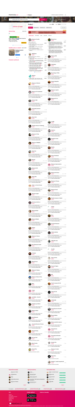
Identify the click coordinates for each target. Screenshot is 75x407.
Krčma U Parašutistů (55, 155)
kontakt (10, 394)
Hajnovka (33, 159)
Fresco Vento (34, 117)
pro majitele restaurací (13, 396)
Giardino (33, 227)
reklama (10, 399)
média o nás (11, 395)
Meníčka (30, 27)
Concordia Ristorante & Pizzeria (37, 324)
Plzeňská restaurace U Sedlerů (56, 198)
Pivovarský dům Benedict (55, 335)
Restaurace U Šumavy (55, 181)
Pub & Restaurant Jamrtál (36, 244)
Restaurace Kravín (54, 189)
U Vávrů (33, 290)
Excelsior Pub (53, 342)
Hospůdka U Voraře (54, 138)
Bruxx (52, 215)
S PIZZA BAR (53, 300)
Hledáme (17, 50)
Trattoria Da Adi (54, 291)
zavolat (33, 40)
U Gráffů (52, 121)
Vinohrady (45, 35)
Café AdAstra (53, 64)
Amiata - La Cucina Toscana (37, 185)
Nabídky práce (48, 27)
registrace (57, 14)
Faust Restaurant (35, 317)
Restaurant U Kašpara (36, 270)
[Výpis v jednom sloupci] (54, 24)
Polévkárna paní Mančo (36, 303)
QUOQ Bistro (34, 53)
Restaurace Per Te (54, 98)
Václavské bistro (54, 328)
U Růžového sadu (54, 240)
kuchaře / (21, 50)
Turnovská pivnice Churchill (56, 308)
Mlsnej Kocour (53, 39)
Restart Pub (34, 151)
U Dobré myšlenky (54, 232)
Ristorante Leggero (35, 193)
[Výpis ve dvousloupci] (52, 24)
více (43, 385)
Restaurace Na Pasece (55, 172)
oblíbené (53, 14)
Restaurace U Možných (36, 83)
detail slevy (24, 42)
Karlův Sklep (34, 176)
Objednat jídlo (36, 27)
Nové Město (37, 35)
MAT (52, 274)
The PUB (52, 249)
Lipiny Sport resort (33, 382)
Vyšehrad (49, 35)
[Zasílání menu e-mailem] (46, 40)
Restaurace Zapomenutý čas (56, 164)
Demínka (52, 147)
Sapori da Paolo (54, 257)
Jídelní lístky (42, 27)
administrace (61, 14)
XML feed (10, 400)
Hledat (43, 19)
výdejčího (17, 51)
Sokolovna (53, 130)
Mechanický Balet (35, 210)
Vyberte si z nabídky (33, 86)
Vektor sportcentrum (33, 376)
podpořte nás (11, 397)
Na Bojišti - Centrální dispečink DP (57, 361)
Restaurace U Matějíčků (36, 142)
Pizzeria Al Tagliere (54, 266)
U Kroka (52, 206)
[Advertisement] (56, 113)
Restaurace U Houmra (36, 236)
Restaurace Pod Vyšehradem (37, 91)
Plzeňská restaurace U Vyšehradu (38, 125)
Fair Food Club (34, 337)
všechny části (31, 35)
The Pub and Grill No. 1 (36, 202)
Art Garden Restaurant (55, 223)
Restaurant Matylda (35, 219)
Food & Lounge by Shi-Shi (56, 283)
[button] (16, 57)
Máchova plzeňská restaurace (56, 322)
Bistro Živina (53, 355)
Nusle (41, 35)
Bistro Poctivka (34, 343)
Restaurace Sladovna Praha (37, 276)
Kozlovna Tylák (34, 100)
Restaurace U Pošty (35, 134)
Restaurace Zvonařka (35, 39)
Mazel (33, 283)
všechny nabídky (24, 47)
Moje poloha (64, 27)
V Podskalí (34, 253)
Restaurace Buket (35, 310)
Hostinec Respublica (55, 81)
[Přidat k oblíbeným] (44, 40)
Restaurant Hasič (33, 374)
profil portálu (11, 398)
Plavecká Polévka (35, 330)
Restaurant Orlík (35, 168)
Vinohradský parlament (36, 108)
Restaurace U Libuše (55, 349)
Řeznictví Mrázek (54, 315)
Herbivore (33, 75)
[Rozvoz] (43, 126)
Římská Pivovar (35, 261)
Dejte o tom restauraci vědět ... (36, 88)
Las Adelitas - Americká (36, 297)
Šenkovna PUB (51, 374)
